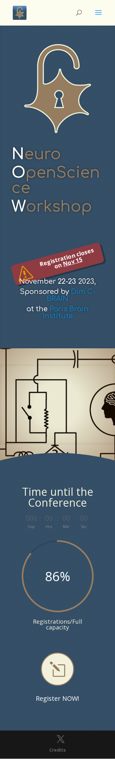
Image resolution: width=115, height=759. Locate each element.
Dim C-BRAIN (71, 295)
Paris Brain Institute (65, 312)
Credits (57, 750)
